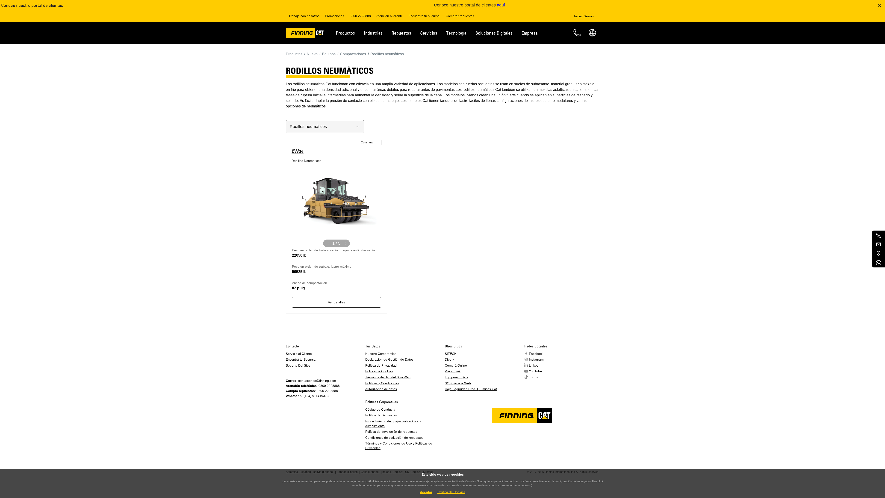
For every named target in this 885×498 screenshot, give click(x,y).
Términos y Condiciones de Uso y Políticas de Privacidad (398, 446)
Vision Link (452, 371)
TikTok (533, 377)
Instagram (536, 359)
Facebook (536, 354)
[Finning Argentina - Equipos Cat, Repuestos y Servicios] (305, 34)
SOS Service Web (458, 383)
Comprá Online (456, 365)
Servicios (428, 33)
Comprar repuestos (460, 16)
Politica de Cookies (379, 371)
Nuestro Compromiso (380, 354)
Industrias (373, 33)
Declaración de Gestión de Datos (389, 359)
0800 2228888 (360, 16)
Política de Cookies (451, 492)
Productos (345, 33)
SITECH (451, 354)
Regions (592, 32)
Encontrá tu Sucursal (301, 359)
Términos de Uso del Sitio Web (387, 377)
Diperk (449, 359)
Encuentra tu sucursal (424, 16)
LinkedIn (535, 365)
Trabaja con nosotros (304, 16)
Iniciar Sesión (584, 16)
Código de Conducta (380, 409)
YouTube (535, 371)
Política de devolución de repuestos (391, 431)
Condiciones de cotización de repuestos (394, 437)
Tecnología (456, 33)
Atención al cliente (389, 16)
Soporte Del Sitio (298, 365)
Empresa (530, 33)
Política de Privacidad (381, 365)
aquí (501, 5)
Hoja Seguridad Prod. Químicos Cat (471, 389)
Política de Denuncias (381, 415)
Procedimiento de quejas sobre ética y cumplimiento (393, 423)
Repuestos (401, 33)
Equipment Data (456, 377)
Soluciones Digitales (494, 33)
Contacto (577, 32)
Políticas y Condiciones (382, 383)
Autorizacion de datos (381, 389)
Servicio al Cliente (299, 354)
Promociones (334, 16)
